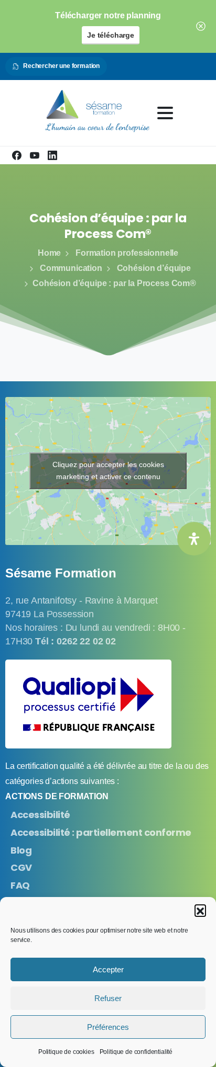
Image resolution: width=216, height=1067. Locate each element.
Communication (71, 268)
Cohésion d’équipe (154, 268)
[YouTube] (34, 155)
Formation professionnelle (126, 252)
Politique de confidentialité (136, 1051)
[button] (200, 910)
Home (49, 252)
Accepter (108, 969)
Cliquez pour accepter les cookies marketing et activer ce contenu (108, 470)
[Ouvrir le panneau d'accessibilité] (194, 538)
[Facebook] (16, 155)
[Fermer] (201, 26)
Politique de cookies (66, 1051)
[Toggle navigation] (165, 113)
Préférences (108, 1027)
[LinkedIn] (52, 155)
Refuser (108, 998)
